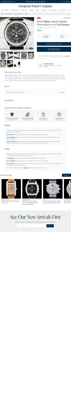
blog (37, 10)
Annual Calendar (18, 13)
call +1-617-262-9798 (65, 1)
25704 (26, 13)
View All (66, 175)
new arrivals (15, 10)
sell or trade (53, 10)
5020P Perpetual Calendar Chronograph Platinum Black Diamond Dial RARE (30, 203)
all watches (4, 10)
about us (44, 10)
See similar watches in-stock (54, 43)
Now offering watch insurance (35, 1)
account (63, 10)
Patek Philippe (8, 13)
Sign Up (50, 225)
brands (32, 10)
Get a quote (66, 56)
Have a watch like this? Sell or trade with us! (53, 49)
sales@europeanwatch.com (7, 1)
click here (25, 167)
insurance (24, 10)
